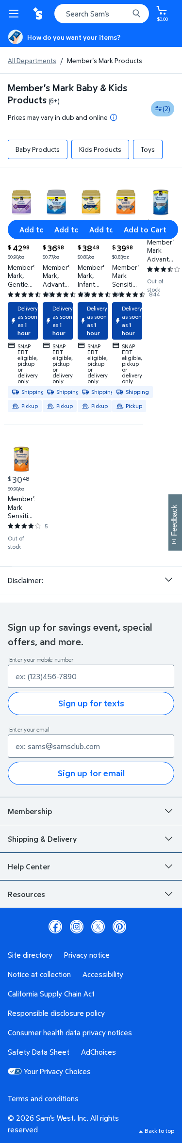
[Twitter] (98, 926)
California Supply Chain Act (51, 993)
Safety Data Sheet (38, 1051)
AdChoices (98, 1051)
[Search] (136, 13)
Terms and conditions (43, 1098)
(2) (166, 108)
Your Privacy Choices (57, 1071)
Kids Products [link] (100, 149)
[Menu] (15, 13)
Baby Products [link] (38, 149)
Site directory (30, 954)
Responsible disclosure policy (56, 1013)
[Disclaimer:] (168, 580)
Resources (26, 894)
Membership (30, 811)
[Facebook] (55, 926)
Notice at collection (39, 974)
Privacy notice (87, 954)
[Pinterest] (119, 926)
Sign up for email (91, 773)
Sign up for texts (91, 703)
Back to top (159, 1131)
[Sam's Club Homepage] (39, 13)
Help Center (29, 866)
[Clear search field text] (123, 13)
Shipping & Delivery (42, 838)
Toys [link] (148, 149)
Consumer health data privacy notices (70, 1032)
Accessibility (103, 974)
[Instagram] (77, 926)
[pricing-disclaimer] (113, 117)
